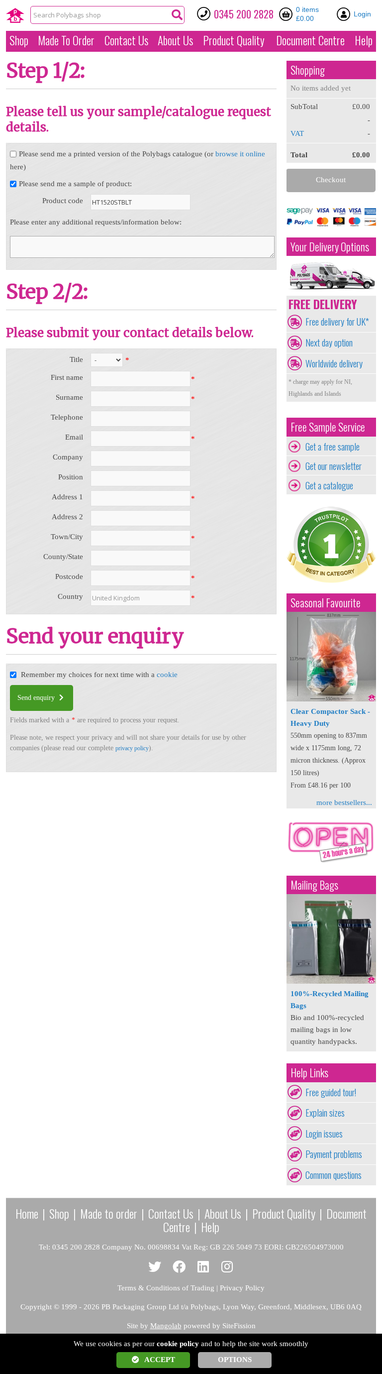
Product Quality (283, 1213)
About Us (175, 40)
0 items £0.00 (307, 13)
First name (67, 377)
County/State (63, 557)
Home (26, 1213)
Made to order (108, 1213)
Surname (69, 397)
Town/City (67, 537)
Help (364, 40)
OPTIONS (235, 1360)
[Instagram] (227, 1267)
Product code (62, 201)
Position (70, 477)
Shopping (307, 70)
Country (70, 596)
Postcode (69, 576)
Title (76, 359)
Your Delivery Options (329, 246)
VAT (297, 133)
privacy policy (132, 748)
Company (68, 457)
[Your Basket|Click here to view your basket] (287, 14)
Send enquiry (37, 697)
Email (74, 437)
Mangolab (166, 1326)
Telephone (67, 417)
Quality (234, 40)
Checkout (331, 180)
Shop (18, 40)
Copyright (36, 1307)
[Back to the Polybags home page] (15, 15)
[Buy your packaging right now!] (331, 862)
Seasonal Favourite (325, 602)
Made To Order (66, 40)
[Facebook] (179, 1267)
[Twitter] (155, 1267)
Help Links (309, 1072)
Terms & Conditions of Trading (165, 1288)
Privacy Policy (242, 1288)
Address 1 (67, 497)
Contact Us (126, 40)
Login (362, 14)
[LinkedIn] (203, 1267)
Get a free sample (332, 447)
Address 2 (67, 517)
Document (310, 40)
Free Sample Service (327, 427)
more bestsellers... (344, 802)
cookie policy (178, 1344)
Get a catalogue (329, 485)
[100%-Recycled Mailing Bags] (331, 981)
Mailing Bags (314, 885)
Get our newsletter (333, 466)
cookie (167, 675)
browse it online (240, 154)
